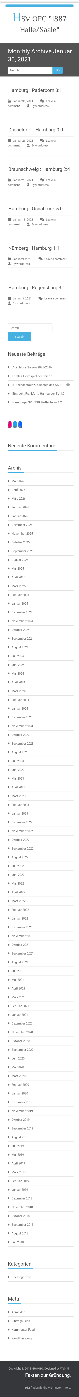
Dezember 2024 (22, 612)
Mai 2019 (18, 1155)
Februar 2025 (20, 595)
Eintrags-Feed (21, 1321)
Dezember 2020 (22, 1023)
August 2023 (20, 752)
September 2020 (22, 1050)
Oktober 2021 (21, 945)
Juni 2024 (18, 665)
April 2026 (18, 490)
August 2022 (20, 857)
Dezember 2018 (22, 1198)
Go (58, 70)
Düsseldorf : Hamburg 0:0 (35, 130)
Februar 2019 (20, 1181)
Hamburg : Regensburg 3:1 (36, 288)
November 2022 (22, 831)
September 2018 (22, 1225)
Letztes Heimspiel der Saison (32, 376)
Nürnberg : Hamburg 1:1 (33, 248)
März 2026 (19, 498)
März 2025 (19, 586)
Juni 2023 (18, 770)
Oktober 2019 (21, 1120)
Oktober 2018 (21, 1216)
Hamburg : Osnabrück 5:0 (35, 209)
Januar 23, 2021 (23, 180)
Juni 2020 (18, 1058)
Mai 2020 (18, 1067)
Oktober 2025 (21, 542)
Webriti (64, 1368)
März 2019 (19, 1172)
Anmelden (18, 1312)
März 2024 (19, 691)
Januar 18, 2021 (23, 219)
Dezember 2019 (22, 1102)
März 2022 (19, 901)
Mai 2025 (18, 568)
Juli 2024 (18, 656)
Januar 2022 (20, 918)
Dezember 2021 (22, 927)
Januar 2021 (20, 1015)
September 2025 (22, 551)
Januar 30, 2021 (23, 101)
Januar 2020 (20, 1093)
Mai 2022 (18, 883)
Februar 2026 (20, 507)
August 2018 (20, 1233)
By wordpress (40, 106)
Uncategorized (21, 1277)
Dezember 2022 (22, 822)
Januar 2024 (20, 708)
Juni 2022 (18, 875)
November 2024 (22, 621)
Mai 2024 (18, 673)
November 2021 (22, 936)
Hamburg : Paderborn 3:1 (35, 90)
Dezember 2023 (22, 717)
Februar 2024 (20, 700)
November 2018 (22, 1207)
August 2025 (20, 560)
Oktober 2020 (21, 1041)
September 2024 (22, 638)
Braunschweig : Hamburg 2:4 (39, 169)
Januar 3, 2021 (22, 298)
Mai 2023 (18, 778)
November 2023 (22, 726)
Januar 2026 (20, 516)
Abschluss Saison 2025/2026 (32, 367)
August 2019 (20, 1137)
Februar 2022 (20, 910)
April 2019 (18, 1163)
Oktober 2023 (21, 735)
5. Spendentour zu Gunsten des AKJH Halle (41, 385)
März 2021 (19, 997)
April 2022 (18, 892)
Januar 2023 (20, 813)
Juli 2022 (18, 866)
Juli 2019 (18, 1146)
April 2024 (18, 682)
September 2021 (22, 953)
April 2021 (18, 988)
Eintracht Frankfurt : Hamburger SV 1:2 (38, 393)
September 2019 (22, 1128)
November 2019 (22, 1111)
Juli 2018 (18, 1242)
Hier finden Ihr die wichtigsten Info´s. (48, 1387)
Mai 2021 (18, 980)
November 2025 (22, 533)
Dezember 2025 (22, 525)
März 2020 (19, 1076)
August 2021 (20, 962)
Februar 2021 (20, 1006)
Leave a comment (55, 259)
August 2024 (20, 647)
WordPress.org (22, 1338)
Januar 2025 (20, 603)
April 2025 (18, 577)
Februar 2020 (20, 1085)
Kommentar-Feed (23, 1329)
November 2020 (22, 1032)
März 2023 (19, 796)
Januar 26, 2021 (23, 140)
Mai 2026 (18, 481)
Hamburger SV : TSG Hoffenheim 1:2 (37, 402)
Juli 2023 (18, 761)
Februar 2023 (20, 805)
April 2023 (18, 787)
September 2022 (22, 848)
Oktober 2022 (21, 840)
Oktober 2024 (21, 630)
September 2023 (22, 743)
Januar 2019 (20, 1190)
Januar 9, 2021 (22, 259)
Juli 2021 (18, 971)
